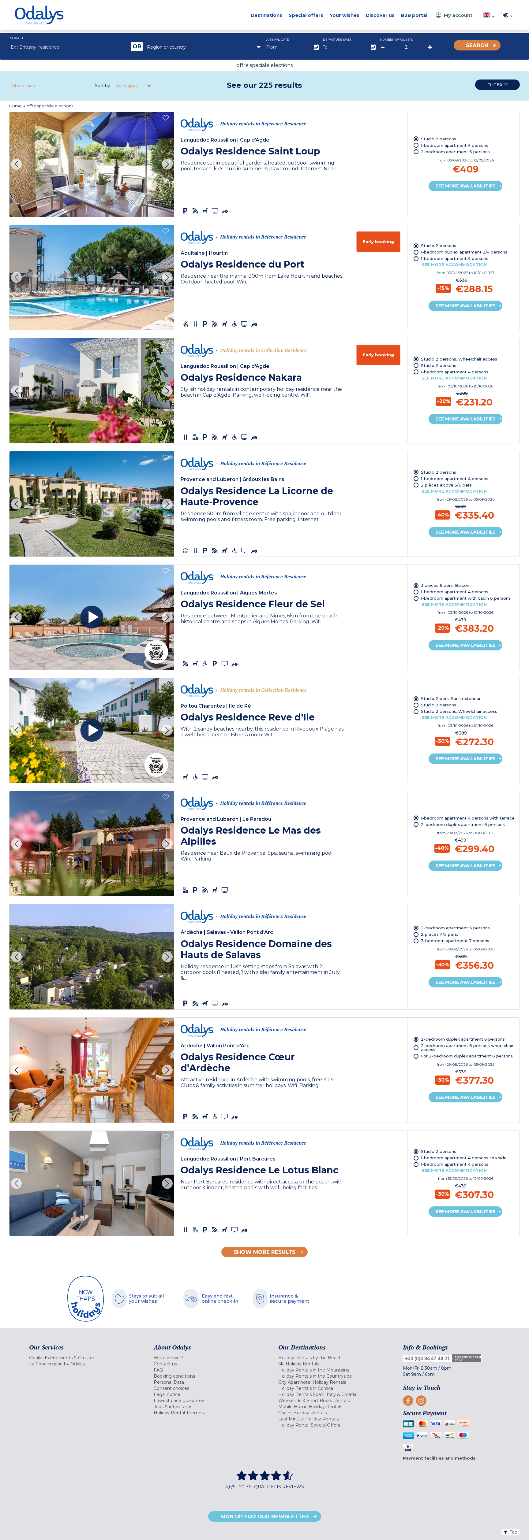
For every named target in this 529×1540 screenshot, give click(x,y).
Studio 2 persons (438, 138)
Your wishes (344, 15)
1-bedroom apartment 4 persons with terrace (468, 818)
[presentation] (16, 164)
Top (513, 1532)
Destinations (266, 15)
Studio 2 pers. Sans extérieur (451, 698)
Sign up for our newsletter (264, 1516)
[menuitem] (83, 1358)
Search (477, 45)
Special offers (306, 15)
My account (458, 15)
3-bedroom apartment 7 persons (455, 940)
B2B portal (414, 15)
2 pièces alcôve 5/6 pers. (447, 485)
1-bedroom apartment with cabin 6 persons (466, 598)
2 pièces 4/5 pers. (439, 934)
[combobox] (205, 47)
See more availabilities (465, 186)
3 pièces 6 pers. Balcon (445, 585)
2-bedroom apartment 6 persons (455, 151)
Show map (23, 85)
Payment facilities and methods (439, 1458)
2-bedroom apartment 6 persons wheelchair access (467, 1047)
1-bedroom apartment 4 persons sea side (464, 1157)
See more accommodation (454, 264)
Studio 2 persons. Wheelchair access (459, 359)
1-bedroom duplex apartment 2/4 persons (464, 252)
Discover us (380, 15)
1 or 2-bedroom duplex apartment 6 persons (467, 1055)
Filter (495, 84)
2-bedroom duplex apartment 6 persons (463, 824)
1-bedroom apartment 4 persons (454, 145)
